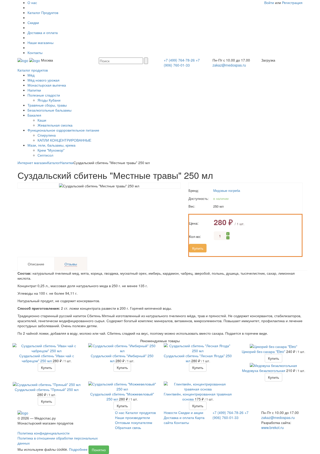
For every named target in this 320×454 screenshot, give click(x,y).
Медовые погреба (226, 190)
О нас (32, 2)
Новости (170, 412)
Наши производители (132, 417)
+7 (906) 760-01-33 (182, 63)
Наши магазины (41, 42)
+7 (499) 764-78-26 (179, 60)
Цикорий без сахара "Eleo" (264, 351)
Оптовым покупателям (133, 422)
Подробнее (78, 449)
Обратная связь (128, 427)
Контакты (35, 52)
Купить (197, 248)
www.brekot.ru (272, 427)
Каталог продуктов (33, 70)
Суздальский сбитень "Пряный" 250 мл (46, 389)
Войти (269, 2)
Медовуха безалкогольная (264, 370)
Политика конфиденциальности (44, 432)
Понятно (99, 449)
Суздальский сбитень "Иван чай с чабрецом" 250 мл (46, 358)
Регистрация (292, 2)
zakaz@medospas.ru (229, 65)
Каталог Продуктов (43, 12)
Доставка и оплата (43, 32)
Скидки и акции (190, 412)
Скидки (33, 22)
